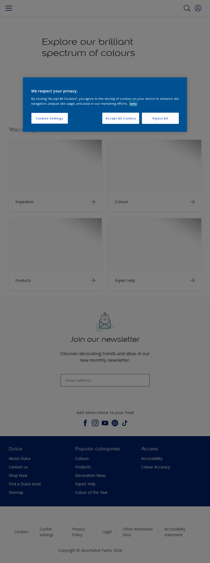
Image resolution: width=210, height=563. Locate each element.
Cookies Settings (49, 118)
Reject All (160, 118)
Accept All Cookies (121, 118)
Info (133, 103)
